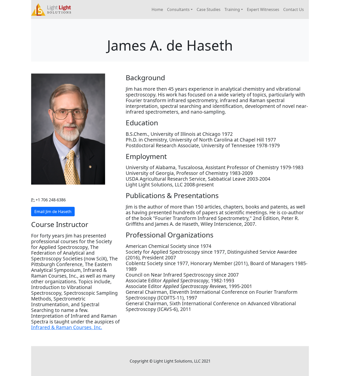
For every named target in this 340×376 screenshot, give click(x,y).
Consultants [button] (178, 9)
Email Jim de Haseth (52, 211)
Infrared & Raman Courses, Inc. (66, 327)
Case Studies (209, 9)
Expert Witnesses (263, 9)
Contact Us (293, 9)
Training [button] (232, 9)
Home (157, 9)
